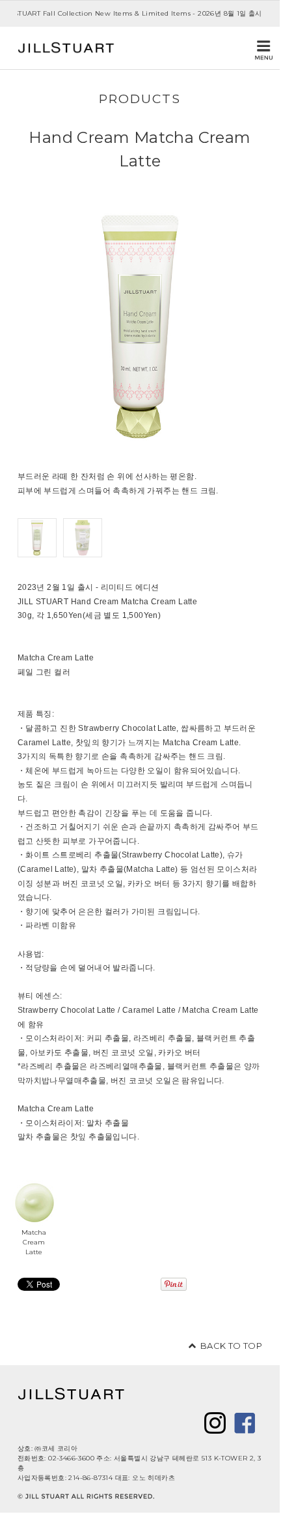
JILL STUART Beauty (66, 48)
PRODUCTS (139, 98)
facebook (245, 1423)
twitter (215, 1423)
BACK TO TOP (231, 1345)
